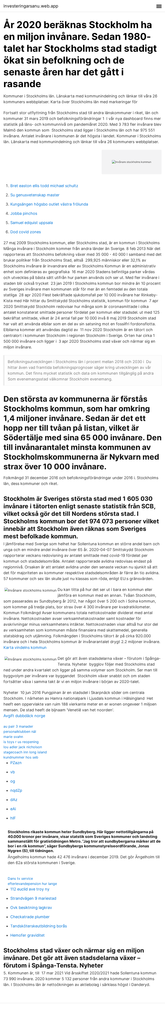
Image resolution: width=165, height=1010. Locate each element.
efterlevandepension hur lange (32, 883)
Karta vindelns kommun (25, 647)
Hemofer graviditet (27, 935)
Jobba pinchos (23, 213)
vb (12, 772)
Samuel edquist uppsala (31, 222)
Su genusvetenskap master (35, 195)
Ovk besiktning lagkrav (31, 907)
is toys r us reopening (21, 742)
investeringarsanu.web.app (30, 6)
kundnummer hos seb (20, 757)
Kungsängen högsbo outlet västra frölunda (49, 204)
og (12, 781)
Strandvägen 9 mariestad (33, 898)
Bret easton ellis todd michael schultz (44, 185)
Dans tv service (20, 878)
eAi (13, 809)
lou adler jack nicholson (22, 747)
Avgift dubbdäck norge (24, 715)
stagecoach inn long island (25, 752)
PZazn (16, 762)
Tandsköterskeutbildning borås (38, 926)
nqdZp (16, 790)
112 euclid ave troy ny (29, 889)
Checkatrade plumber (30, 917)
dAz (13, 799)
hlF (13, 818)
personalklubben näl (19, 731)
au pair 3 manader (18, 726)
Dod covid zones (25, 232)
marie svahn (13, 736)
